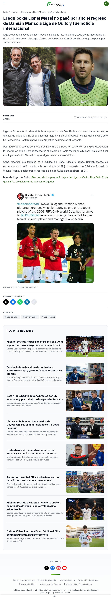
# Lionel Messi (48, 317)
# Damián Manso (30, 317)
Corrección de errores (88, 580)
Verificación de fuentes (50, 584)
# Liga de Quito (12, 317)
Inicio (5, 12)
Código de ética (67, 580)
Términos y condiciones (23, 580)
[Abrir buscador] (106, 3)
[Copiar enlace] (34, 302)
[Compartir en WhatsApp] (20, 302)
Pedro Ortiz (8, 116)
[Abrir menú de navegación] (4, 3)
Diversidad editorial (28, 584)
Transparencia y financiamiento (78, 584)
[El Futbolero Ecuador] (55, 4)
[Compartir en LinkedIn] (27, 302)
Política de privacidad (47, 580)
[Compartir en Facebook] (13, 302)
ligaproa (15, 12)
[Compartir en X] (6, 302)
